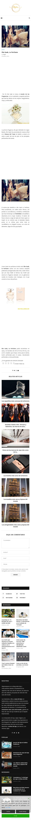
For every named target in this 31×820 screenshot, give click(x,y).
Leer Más (7, 807)
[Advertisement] (15, 75)
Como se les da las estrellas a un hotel (22, 664)
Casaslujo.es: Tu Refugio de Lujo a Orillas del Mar (7, 621)
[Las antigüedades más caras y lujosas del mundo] (15, 513)
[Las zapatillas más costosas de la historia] (15, 389)
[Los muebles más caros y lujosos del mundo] (15, 487)
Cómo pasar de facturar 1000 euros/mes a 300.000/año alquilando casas (21, 643)
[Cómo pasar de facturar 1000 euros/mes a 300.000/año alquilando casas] (22, 633)
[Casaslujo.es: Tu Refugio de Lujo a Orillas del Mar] (8, 613)
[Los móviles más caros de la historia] (15, 464)
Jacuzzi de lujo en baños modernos (20, 743)
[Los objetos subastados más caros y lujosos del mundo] (7, 765)
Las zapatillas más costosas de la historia (15, 401)
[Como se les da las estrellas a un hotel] (22, 656)
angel (4, 54)
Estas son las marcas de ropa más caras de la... (16, 451)
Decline (8, 811)
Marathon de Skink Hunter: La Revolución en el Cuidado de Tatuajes (22, 622)
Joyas (3, 49)
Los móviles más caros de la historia (15, 476)
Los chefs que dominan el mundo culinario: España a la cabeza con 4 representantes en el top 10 (8, 644)
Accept (15, 815)
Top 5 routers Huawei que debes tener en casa (8, 665)
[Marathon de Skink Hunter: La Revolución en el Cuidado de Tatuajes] (22, 613)
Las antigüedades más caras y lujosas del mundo (15, 525)
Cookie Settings (22, 811)
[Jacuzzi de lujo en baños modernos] (7, 745)
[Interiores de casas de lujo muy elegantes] (7, 755)
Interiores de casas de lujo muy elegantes (21, 753)
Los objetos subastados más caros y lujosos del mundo (20, 764)
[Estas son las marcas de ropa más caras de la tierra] (15, 438)
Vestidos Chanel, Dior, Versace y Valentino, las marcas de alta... (15, 425)
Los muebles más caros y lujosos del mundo (15, 500)
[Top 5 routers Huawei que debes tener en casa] (8, 656)
